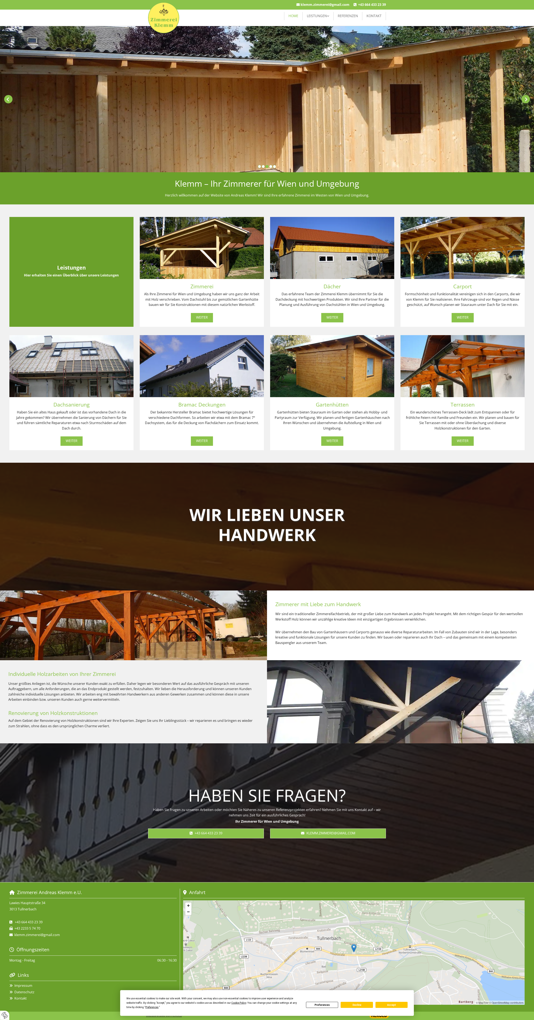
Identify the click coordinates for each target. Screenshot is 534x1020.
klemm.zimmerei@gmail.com (325, 4)
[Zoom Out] (188, 912)
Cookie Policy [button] (238, 1002)
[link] (318, 16)
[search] (384, 22)
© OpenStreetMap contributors (506, 1002)
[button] (202, 318)
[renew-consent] (4, 1015)
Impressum (23, 985)
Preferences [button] (152, 1007)
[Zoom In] (188, 905)
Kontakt (374, 16)
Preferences (322, 1005)
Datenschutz (24, 992)
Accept (391, 1005)
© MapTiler (482, 1002)
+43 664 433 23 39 (372, 4)
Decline (357, 1005)
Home (293, 16)
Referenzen (348, 16)
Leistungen (317, 16)
